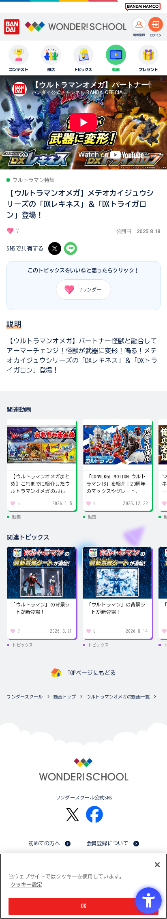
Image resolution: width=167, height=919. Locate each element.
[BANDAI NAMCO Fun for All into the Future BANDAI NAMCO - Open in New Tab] (143, 7)
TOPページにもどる (91, 673)
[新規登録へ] (139, 24)
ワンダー (90, 289)
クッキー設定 (26, 884)
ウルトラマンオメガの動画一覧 (118, 696)
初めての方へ (44, 843)
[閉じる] (157, 865)
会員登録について (107, 843)
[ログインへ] (155, 24)
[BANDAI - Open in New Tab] (12, 26)
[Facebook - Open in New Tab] (94, 814)
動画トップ (65, 696)
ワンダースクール (24, 696)
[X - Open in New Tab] (54, 248)
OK (83, 906)
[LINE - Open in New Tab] (70, 248)
